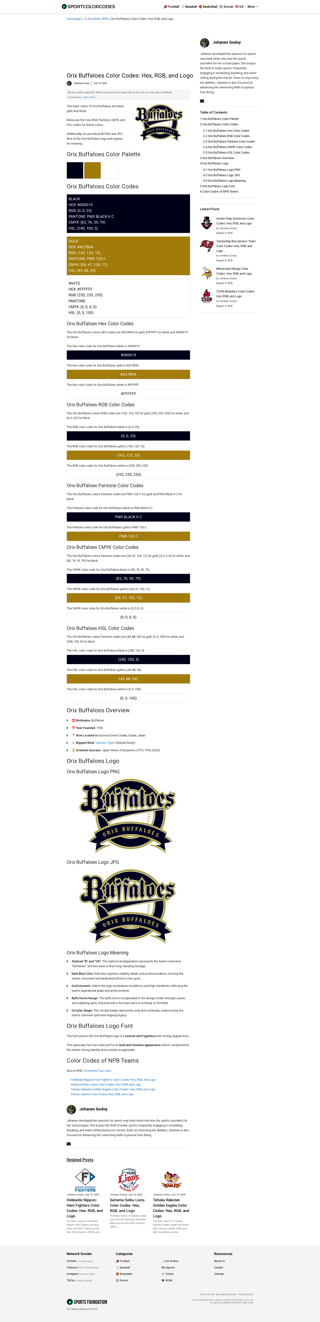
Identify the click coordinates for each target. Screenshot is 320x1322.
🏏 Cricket (167, 1273)
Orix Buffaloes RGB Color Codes (226, 136)
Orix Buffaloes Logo (214, 163)
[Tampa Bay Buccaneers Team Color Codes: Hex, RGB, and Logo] (206, 246)
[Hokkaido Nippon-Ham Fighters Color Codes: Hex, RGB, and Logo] (85, 1189)
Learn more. (89, 97)
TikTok (70, 1280)
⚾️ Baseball (189, 6)
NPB (105, 19)
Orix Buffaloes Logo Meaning (224, 180)
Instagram (72, 1273)
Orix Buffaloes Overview (217, 158)
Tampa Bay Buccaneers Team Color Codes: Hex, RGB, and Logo (236, 246)
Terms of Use (207, 1294)
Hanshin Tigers (105, 742)
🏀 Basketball (208, 6)
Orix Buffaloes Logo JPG (221, 175)
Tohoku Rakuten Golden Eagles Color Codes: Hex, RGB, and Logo (113, 1089)
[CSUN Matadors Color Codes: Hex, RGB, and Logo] (206, 296)
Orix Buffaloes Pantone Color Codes (229, 141)
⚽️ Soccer (226, 6)
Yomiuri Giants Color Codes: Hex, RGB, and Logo (102, 1094)
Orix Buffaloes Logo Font (217, 186)
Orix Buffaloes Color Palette (219, 119)
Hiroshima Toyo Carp (97, 1070)
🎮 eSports (168, 1267)
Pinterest (72, 1267)
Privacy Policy (245, 1294)
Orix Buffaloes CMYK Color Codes (227, 147)
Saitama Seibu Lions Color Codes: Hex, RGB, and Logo (106, 1084)
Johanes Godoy (93, 1109)
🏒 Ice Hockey (169, 1260)
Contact (218, 1267)
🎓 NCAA (166, 1280)
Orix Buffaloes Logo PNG (221, 169)
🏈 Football (171, 6)
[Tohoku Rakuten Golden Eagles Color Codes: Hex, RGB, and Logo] (171, 1189)
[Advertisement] (128, 46)
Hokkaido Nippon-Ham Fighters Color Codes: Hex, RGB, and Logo (113, 1079)
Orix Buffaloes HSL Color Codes (226, 152)
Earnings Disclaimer (226, 1294)
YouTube (71, 1260)
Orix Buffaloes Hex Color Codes (226, 130)
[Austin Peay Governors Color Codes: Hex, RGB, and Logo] (206, 223)
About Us (219, 1260)
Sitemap (219, 1273)
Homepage (74, 19)
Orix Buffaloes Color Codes (219, 124)
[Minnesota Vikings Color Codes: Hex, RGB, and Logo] (206, 273)
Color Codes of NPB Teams (219, 191)
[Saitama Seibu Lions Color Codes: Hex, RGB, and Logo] (128, 1189)
